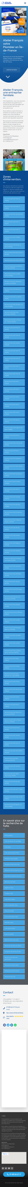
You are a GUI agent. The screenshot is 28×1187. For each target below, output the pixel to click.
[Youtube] (9, 1168)
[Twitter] (6, 1168)
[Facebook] (3, 1168)
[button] (25, 3)
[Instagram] (12, 1168)
